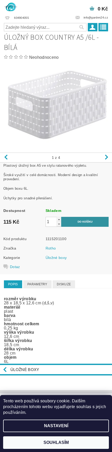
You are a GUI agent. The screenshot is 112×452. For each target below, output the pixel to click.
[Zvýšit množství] (59, 219)
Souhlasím (56, 442)
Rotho (51, 248)
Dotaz (15, 267)
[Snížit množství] (59, 224)
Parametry (37, 284)
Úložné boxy (56, 258)
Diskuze (64, 284)
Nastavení (56, 426)
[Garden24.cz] (10, 7)
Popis (13, 284)
